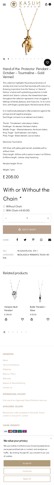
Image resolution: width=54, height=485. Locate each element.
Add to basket (29, 229)
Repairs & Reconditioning (14, 383)
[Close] (51, 438)
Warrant (6, 378)
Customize (27, 471)
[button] (4, 59)
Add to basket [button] (6, 321)
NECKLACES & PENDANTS (28, 254)
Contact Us (7, 387)
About (5, 360)
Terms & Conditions (11, 364)
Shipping (7, 369)
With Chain (18, 210)
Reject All (27, 478)
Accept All (27, 463)
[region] (27, 460)
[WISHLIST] (22, 320)
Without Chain (14, 206)
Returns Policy (9, 373)
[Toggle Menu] (4, 4)
